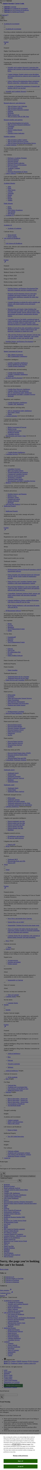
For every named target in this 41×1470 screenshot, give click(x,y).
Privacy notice (26, 1444)
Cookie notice (16, 1444)
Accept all (20, 1466)
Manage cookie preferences (20, 1455)
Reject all (20, 1461)
